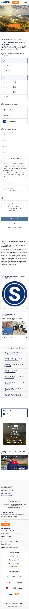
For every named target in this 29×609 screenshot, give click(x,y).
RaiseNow (19, 227)
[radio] (14, 110)
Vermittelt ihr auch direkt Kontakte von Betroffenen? (13, 394)
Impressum (11, 606)
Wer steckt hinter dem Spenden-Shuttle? (15, 382)
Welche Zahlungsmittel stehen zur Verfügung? (14, 377)
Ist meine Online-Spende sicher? (15, 348)
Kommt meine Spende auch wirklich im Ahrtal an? (14, 353)
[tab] (14, 348)
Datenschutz (18, 606)
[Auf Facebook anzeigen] (26, 308)
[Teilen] (25, 308)
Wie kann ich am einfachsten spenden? (14, 365)
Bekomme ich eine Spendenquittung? (11, 371)
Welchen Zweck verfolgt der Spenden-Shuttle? (13, 388)
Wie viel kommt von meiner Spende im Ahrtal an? (13, 359)
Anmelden (5, 524)
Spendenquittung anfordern (14, 507)
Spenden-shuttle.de (10, 276)
